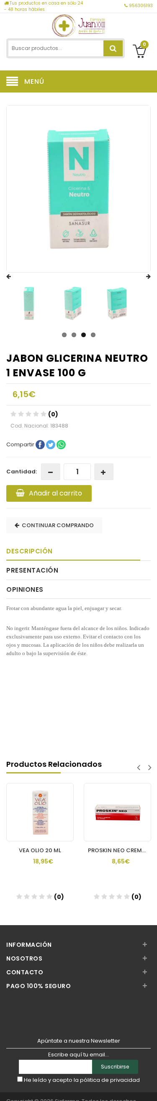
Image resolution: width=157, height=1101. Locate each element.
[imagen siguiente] (140, 277)
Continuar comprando (56, 525)
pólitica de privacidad (110, 1080)
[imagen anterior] (16, 277)
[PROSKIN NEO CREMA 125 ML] (109, 804)
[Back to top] (148, 1086)
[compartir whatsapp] (61, 444)
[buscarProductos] (113, 48)
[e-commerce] (78, 24)
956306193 (140, 6)
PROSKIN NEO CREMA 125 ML (111, 850)
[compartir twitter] (51, 444)
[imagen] (29, 303)
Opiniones (25, 589)
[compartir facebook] (41, 444)
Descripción (29, 551)
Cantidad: (21, 471)
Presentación (32, 570)
